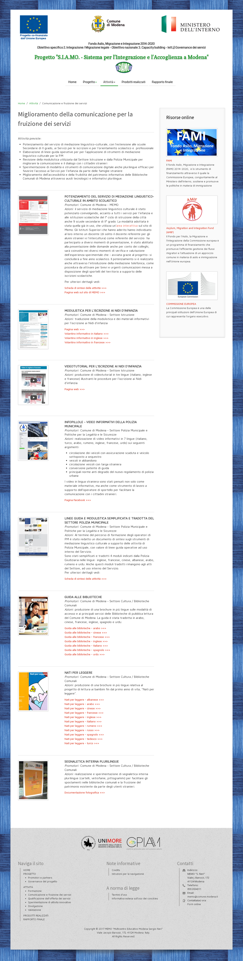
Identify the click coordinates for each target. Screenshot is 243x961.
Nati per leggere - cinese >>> (83, 708)
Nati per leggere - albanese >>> (84, 699)
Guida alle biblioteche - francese (85, 636)
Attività (108, 82)
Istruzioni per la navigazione (128, 873)
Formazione (35, 890)
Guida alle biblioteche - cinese (83, 632)
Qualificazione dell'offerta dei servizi (49, 898)
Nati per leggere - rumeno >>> (83, 725)
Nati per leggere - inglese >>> (83, 717)
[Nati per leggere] (33, 692)
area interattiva (127, 225)
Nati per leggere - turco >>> (82, 743)
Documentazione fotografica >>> (85, 792)
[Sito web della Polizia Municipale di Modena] (33, 537)
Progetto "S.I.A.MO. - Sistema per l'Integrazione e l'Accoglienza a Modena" (122, 57)
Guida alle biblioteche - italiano (84, 645)
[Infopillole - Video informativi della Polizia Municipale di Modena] (33, 441)
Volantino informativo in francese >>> (87, 342)
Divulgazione (35, 906)
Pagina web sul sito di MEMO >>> (85, 292)
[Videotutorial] (33, 385)
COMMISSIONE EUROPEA (181, 303)
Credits (116, 870)
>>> (104, 632)
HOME (26, 870)
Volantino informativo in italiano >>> (87, 333)
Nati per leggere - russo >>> (82, 730)
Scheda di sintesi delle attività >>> (86, 287)
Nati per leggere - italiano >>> (83, 721)
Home (72, 82)
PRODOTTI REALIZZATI (35, 915)
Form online (194, 904)
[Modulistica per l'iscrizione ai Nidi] (33, 215)
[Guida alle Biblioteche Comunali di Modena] (33, 616)
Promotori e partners (40, 877)
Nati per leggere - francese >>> (84, 712)
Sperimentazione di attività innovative (49, 902)
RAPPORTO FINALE (34, 919)
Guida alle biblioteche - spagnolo (85, 649)
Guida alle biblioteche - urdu (82, 654)
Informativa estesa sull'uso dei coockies (135, 898)
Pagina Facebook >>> (78, 500)
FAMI (169, 160)
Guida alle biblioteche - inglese (84, 641)
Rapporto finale (162, 82)
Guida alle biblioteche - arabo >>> (85, 628)
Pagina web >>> (75, 329)
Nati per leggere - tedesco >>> (84, 738)
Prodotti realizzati (133, 82)
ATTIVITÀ (28, 887)
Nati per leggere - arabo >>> (82, 703)
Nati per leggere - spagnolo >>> (84, 734)
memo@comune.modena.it (202, 896)
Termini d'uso (119, 894)
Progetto (89, 82)
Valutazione (34, 909)
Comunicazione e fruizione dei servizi (49, 894)
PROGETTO (29, 873)
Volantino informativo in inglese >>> (86, 337)
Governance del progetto (42, 881)
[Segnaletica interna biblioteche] (33, 780)
